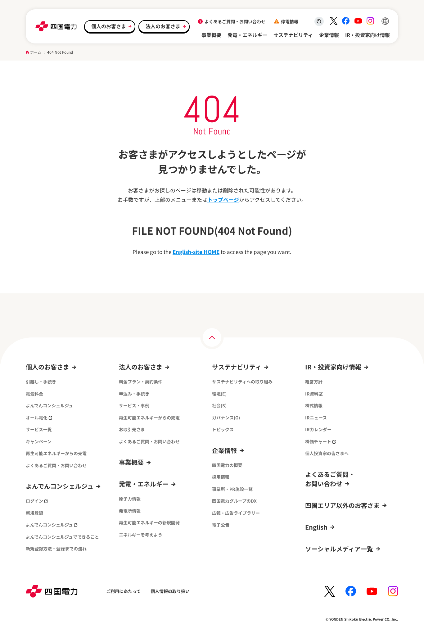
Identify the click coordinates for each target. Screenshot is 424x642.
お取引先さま (132, 429)
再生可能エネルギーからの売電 (56, 453)
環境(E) (219, 394)
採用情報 (220, 477)
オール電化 (36, 417)
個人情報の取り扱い (170, 591)
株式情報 (314, 405)
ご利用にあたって (123, 591)
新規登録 (34, 513)
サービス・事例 (134, 405)
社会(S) (219, 405)
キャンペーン (39, 441)
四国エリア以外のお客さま (342, 505)
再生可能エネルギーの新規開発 (149, 522)
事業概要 (211, 34)
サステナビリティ (293, 34)
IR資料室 (314, 394)
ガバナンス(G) (226, 417)
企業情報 (329, 34)
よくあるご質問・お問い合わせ (235, 21)
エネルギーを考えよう (140, 534)
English (316, 526)
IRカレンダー (318, 429)
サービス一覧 (39, 429)
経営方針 (314, 381)
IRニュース (316, 417)
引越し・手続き (41, 381)
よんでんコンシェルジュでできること (62, 537)
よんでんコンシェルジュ (49, 405)
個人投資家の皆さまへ (327, 453)
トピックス (223, 429)
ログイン (34, 501)
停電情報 (289, 21)
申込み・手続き (134, 394)
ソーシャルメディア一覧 (339, 548)
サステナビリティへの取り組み (242, 381)
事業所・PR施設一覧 (232, 489)
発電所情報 (130, 511)
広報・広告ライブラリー (236, 513)
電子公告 (220, 525)
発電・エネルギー (247, 34)
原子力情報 (130, 498)
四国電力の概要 (227, 465)
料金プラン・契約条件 (140, 381)
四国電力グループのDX (234, 501)
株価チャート (318, 441)
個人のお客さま (108, 26)
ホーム (35, 52)
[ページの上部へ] (212, 337)
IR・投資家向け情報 (367, 34)
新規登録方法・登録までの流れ (56, 548)
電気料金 (34, 394)
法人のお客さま (163, 26)
